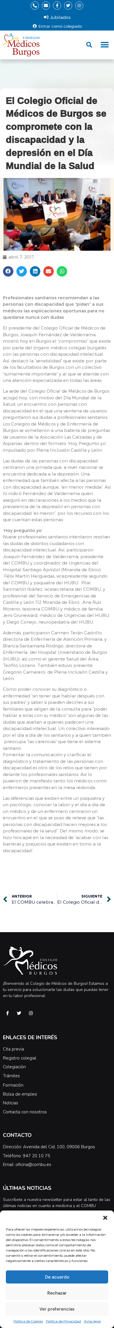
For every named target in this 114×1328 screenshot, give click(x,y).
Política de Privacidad (63, 1321)
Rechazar (57, 1293)
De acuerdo (57, 1277)
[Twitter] (68, 5)
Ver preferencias (57, 1309)
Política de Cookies (28, 1321)
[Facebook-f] (57, 5)
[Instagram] (79, 5)
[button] (105, 1218)
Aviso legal (92, 1321)
